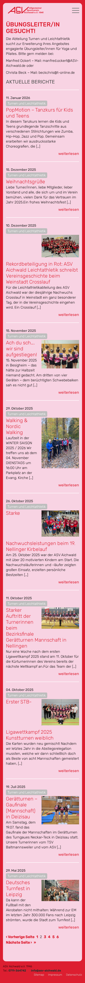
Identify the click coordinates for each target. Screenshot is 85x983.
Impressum (55, 974)
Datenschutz (74, 974)
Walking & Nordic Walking (16, 426)
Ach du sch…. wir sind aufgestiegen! (21, 348)
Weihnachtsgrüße (25, 182)
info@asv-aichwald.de (46, 970)
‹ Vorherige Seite (20, 937)
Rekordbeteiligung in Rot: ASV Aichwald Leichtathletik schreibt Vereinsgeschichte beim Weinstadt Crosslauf (42, 273)
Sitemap (39, 974)
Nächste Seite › (19, 942)
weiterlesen (68, 153)
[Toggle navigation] (75, 10)
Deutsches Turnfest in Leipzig (18, 888)
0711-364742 (17, 970)
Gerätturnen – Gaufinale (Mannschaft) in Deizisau (21, 808)
